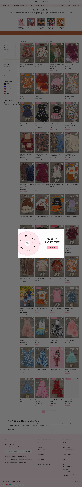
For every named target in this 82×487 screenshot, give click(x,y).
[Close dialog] (62, 230)
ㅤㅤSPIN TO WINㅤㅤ (52, 247)
